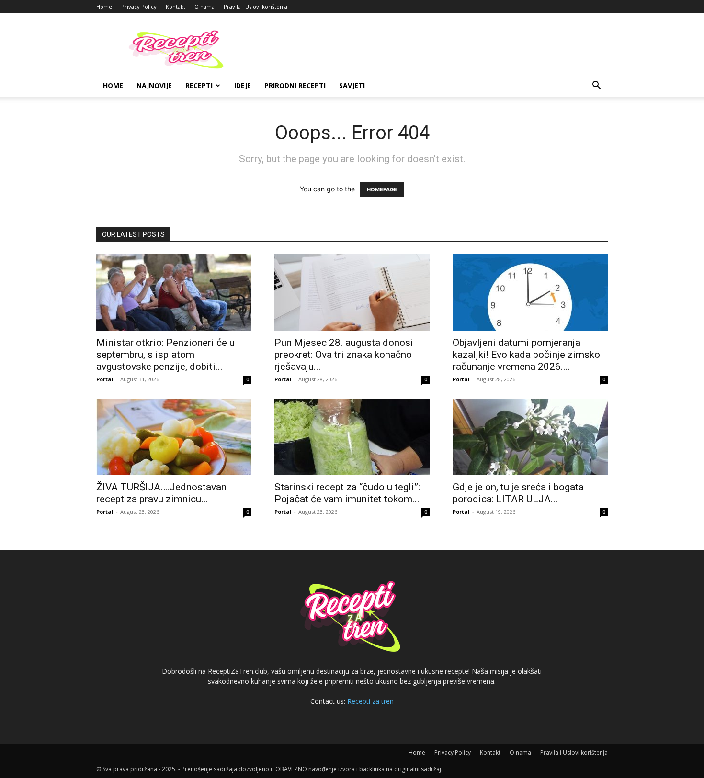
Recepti (199, 85)
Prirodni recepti (295, 85)
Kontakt (175, 6)
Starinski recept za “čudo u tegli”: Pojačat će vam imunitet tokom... (347, 493)
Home (104, 6)
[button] (596, 86)
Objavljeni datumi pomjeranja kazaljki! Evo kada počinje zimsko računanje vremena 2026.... (526, 354)
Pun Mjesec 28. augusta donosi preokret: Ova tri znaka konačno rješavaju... (343, 354)
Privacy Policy (139, 6)
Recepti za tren (370, 701)
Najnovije (154, 85)
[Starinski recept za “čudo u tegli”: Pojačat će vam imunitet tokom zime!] (352, 437)
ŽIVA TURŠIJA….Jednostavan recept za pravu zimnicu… (161, 493)
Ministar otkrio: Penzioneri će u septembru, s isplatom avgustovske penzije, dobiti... (165, 354)
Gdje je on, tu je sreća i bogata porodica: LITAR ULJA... (518, 493)
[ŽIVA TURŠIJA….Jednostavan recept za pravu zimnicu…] (173, 437)
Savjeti (352, 85)
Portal (105, 379)
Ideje (242, 85)
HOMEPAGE (382, 189)
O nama (204, 6)
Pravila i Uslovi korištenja (255, 6)
